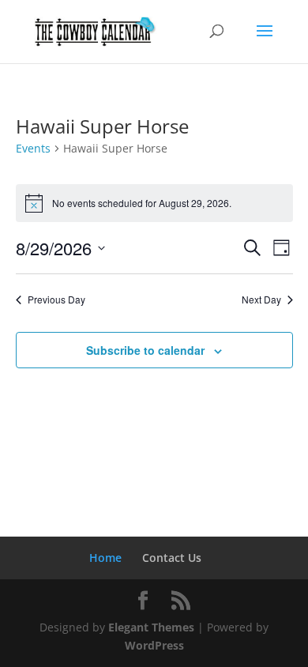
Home (105, 557)
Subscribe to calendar (145, 350)
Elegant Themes (151, 627)
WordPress (154, 645)
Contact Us (171, 557)
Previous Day (56, 299)
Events (33, 148)
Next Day (261, 299)
